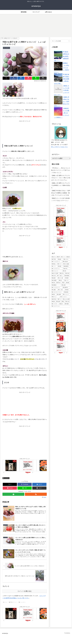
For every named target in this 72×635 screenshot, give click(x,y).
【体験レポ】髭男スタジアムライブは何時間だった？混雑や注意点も (60, 185)
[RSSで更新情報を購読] (36, 494)
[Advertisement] (36, 25)
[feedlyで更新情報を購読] (13, 494)
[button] (43, 78)
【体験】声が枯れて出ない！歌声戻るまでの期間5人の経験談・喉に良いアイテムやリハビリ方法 (60, 193)
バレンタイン (6, 478)
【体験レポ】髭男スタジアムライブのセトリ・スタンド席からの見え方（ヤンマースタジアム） (60, 178)
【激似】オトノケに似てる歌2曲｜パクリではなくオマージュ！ (60, 199)
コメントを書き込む (24, 591)
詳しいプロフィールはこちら (59, 147)
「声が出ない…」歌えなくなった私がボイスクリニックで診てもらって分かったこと (60, 170)
